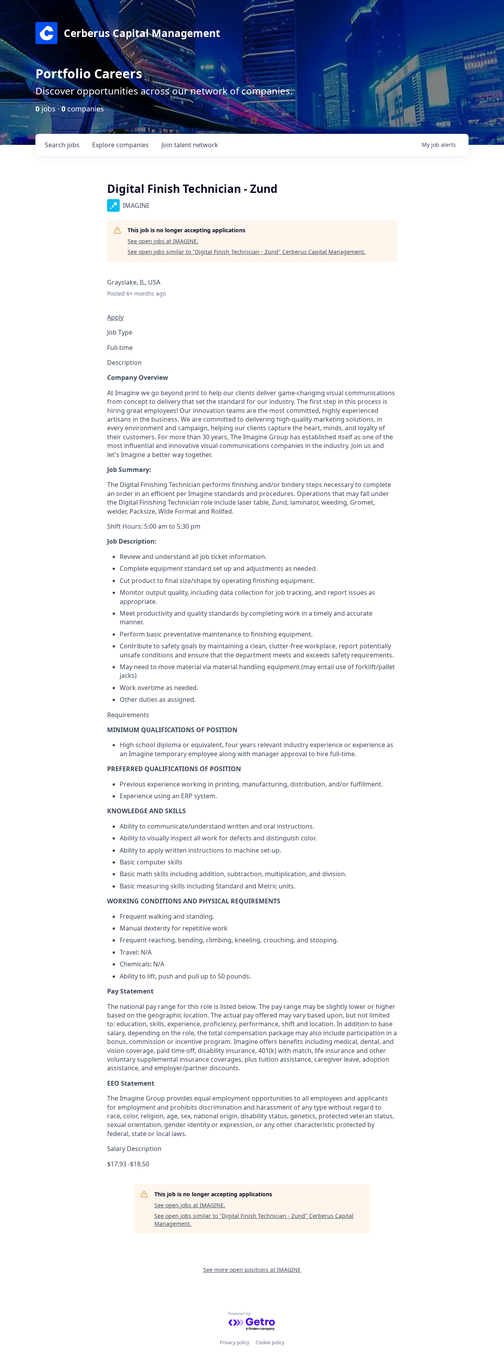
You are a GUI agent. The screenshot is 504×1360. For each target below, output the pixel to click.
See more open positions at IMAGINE (252, 1269)
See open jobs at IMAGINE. (163, 241)
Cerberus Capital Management (142, 33)
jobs (62, 145)
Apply (115, 317)
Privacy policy (234, 1342)
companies (120, 145)
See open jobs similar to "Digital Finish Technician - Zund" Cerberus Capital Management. (246, 251)
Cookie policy (270, 1342)
